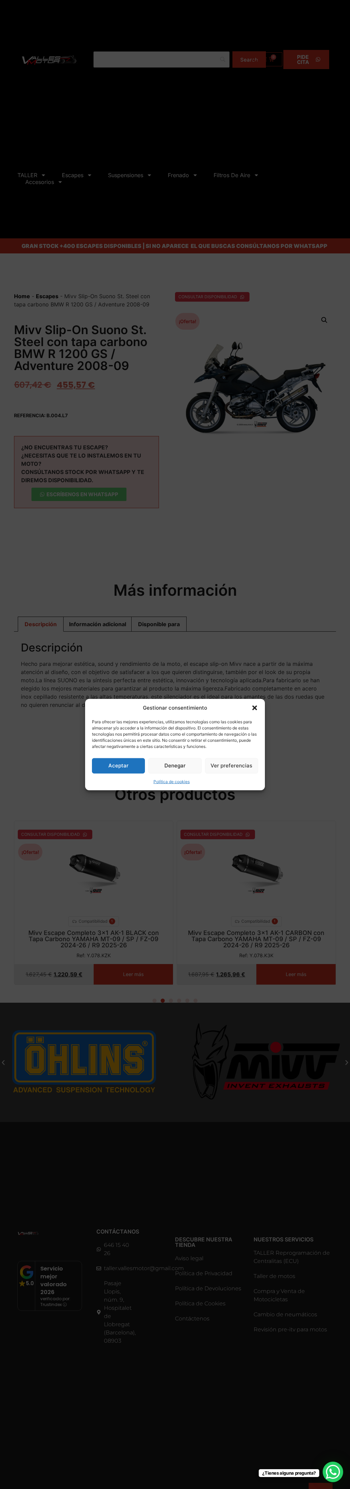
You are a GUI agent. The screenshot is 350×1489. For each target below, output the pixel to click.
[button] (254, 707)
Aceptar (118, 765)
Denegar (175, 765)
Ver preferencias (231, 765)
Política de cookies (171, 781)
